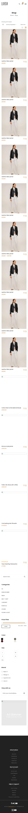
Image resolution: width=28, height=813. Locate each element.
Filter (6, 626)
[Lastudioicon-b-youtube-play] (16, 803)
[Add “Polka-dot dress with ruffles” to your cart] (26, 485)
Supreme (6, 678)
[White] (15, 641)
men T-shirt (5, 599)
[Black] (2, 639)
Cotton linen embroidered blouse (11, 408)
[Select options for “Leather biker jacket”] (26, 331)
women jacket (6, 612)
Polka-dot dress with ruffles (10, 485)
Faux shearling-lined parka (9, 564)
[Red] (2, 641)
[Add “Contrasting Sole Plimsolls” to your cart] (26, 524)
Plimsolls (4, 606)
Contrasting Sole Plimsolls (9, 523)
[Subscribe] (24, 693)
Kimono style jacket (7, 446)
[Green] (15, 639)
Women (4, 609)
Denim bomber (5, 592)
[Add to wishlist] (24, 61)
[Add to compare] (14, 47)
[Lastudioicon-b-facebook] (11, 803)
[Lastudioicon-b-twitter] (13, 803)
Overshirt (4, 602)
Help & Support (14, 784)
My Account (14, 767)
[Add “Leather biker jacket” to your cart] (26, 61)
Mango (5, 675)
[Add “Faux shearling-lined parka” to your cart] (26, 562)
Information (14, 750)
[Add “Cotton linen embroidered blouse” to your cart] (26, 408)
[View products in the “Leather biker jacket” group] (26, 254)
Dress (3, 595)
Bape (5, 671)
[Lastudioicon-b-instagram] (15, 803)
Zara (5, 681)
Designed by (11, 806)
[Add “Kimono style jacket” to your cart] (26, 447)
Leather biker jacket (7, 61)
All (2, 589)
